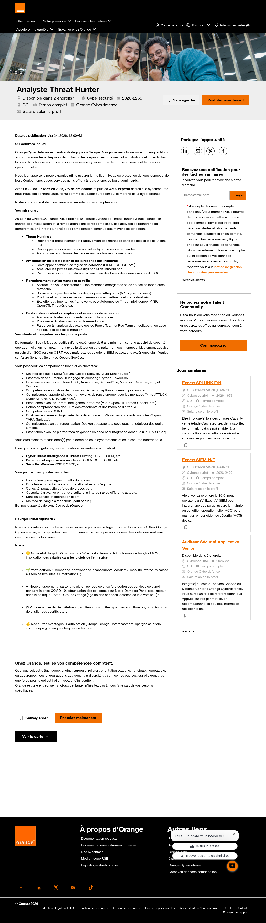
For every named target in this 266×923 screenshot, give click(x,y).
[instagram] (73, 887)
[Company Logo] (20, 8)
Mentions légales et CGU (58, 908)
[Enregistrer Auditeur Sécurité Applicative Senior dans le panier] (187, 616)
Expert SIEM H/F (198, 459)
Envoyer (238, 195)
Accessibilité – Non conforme (199, 908)
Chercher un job (28, 21)
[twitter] (56, 887)
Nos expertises (92, 852)
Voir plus (188, 631)
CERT (227, 908)
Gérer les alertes (193, 280)
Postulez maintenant (226, 100)
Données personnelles (160, 908)
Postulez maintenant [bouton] (78, 717)
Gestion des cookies (126, 908)
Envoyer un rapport (235, 912)
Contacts (242, 908)
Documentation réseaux (99, 838)
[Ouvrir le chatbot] (232, 866)
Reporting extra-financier (99, 865)
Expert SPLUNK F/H (201, 382)
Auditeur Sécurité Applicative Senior (210, 545)
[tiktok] (91, 887)
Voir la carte (32, 736)
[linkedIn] (38, 887)
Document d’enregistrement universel (109, 845)
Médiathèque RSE (94, 858)
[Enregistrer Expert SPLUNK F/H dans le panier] (187, 445)
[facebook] (21, 887)
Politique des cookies (94, 908)
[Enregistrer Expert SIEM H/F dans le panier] (187, 527)
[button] (170, 25)
